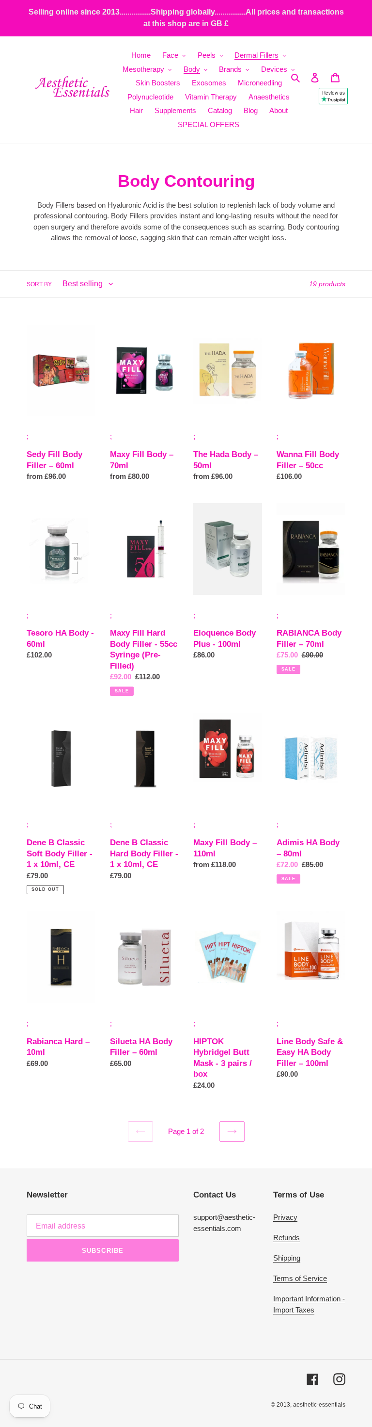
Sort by (39, 284)
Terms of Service (300, 1278)
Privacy (285, 1217)
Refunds (286, 1237)
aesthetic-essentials (319, 1404)
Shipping (286, 1258)
